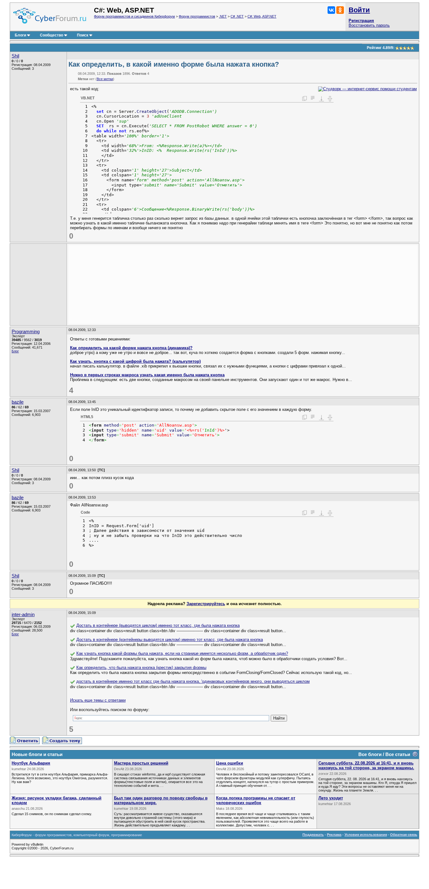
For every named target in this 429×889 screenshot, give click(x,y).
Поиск (82, 35)
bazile (18, 402)
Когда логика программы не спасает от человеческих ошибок (255, 800)
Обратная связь (403, 835)
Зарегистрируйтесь (206, 603)
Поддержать (313, 835)
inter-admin (23, 614)
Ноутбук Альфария (31, 763)
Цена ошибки (229, 763)
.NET (223, 16)
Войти (359, 10)
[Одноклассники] (340, 10)
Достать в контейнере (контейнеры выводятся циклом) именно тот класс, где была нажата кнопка (169, 639)
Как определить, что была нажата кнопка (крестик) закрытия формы (141, 667)
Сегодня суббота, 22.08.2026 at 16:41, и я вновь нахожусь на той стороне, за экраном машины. (366, 765)
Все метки (105, 79)
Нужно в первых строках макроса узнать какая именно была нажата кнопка (147, 375)
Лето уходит (330, 798)
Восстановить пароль (369, 25)
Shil (15, 55)
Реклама (334, 835)
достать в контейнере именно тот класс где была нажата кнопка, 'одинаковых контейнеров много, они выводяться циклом (193, 681)
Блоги (20, 35)
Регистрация (361, 20)
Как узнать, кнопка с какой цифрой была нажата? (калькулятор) (135, 361)
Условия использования (366, 835)
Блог (15, 351)
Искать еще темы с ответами (98, 700)
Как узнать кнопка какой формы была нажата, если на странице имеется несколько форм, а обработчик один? (182, 653)
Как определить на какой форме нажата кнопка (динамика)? (131, 347)
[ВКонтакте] (331, 10)
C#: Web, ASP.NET (261, 16)
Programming (26, 331)
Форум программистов (197, 16)
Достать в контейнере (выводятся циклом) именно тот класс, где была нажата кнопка (158, 625)
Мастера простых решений (141, 763)
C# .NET (237, 16)
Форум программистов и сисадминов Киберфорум (134, 16)
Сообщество (51, 35)
